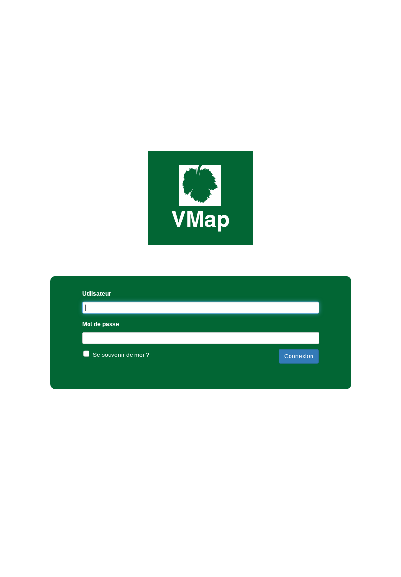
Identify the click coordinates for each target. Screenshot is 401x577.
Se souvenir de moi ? (121, 355)
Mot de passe (100, 324)
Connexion (298, 356)
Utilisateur (96, 293)
